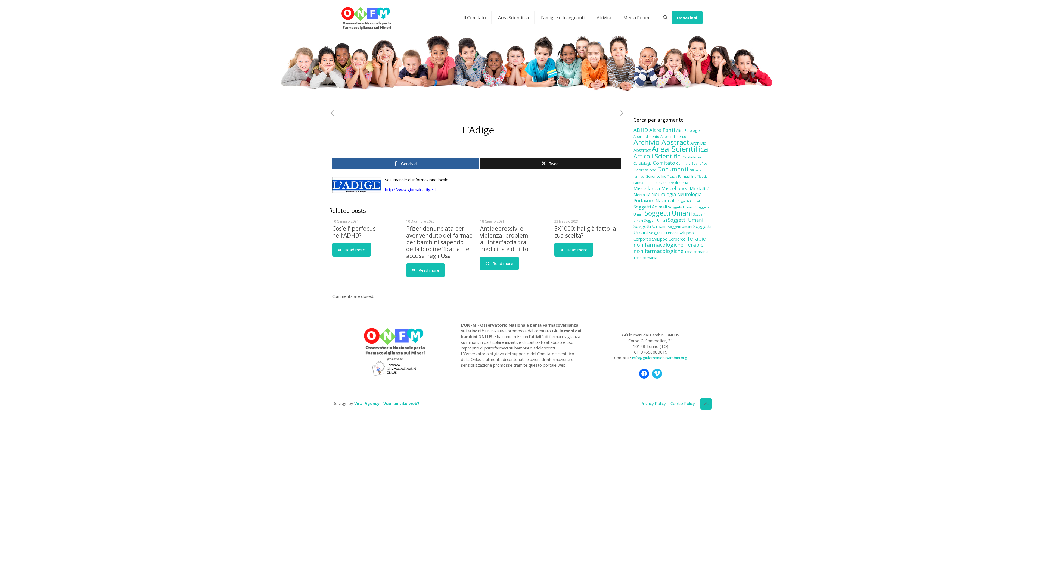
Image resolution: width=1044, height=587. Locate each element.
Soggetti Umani (681, 207)
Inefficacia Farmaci (675, 176)
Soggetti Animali (689, 201)
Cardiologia (692, 157)
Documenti (672, 169)
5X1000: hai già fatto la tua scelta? (585, 232)
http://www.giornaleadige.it (410, 189)
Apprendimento (646, 136)
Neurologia (663, 194)
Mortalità (699, 188)
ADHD (640, 129)
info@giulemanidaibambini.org (659, 357)
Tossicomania (697, 251)
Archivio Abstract (661, 142)
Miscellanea (646, 188)
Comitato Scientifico (691, 163)
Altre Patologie (688, 130)
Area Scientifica (680, 148)
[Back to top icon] (706, 404)
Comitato (664, 163)
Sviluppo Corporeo (669, 239)
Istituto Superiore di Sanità (667, 182)
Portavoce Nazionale (655, 200)
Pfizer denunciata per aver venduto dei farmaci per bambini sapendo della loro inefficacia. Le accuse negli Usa (440, 242)
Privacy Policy (653, 403)
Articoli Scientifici (657, 156)
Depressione (644, 170)
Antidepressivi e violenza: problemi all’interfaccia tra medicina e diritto (505, 239)
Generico (653, 176)
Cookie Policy (682, 403)
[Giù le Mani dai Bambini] (366, 17)
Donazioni (687, 17)
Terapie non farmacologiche (669, 241)
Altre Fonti (662, 129)
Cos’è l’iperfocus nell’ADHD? (354, 232)
